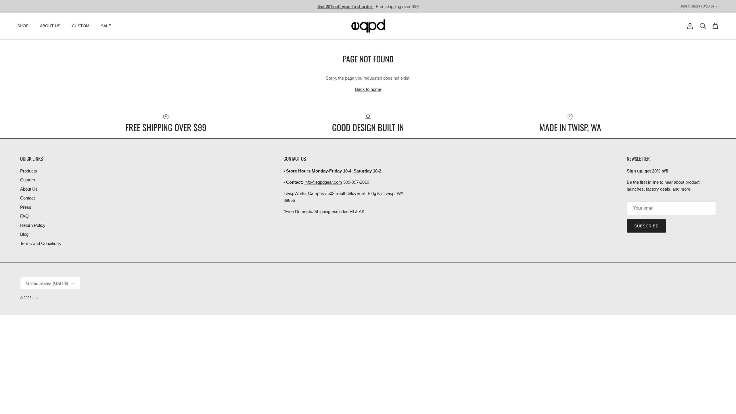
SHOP (22, 26)
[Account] (688, 26)
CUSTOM (80, 26)
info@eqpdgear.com (323, 182)
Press (25, 207)
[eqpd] (368, 26)
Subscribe (646, 226)
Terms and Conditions (40, 243)
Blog (24, 234)
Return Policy (32, 225)
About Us (29, 189)
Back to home (368, 89)
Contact (27, 197)
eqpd (36, 298)
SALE (106, 26)
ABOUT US (50, 26)
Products (28, 170)
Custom (27, 179)
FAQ (24, 216)
